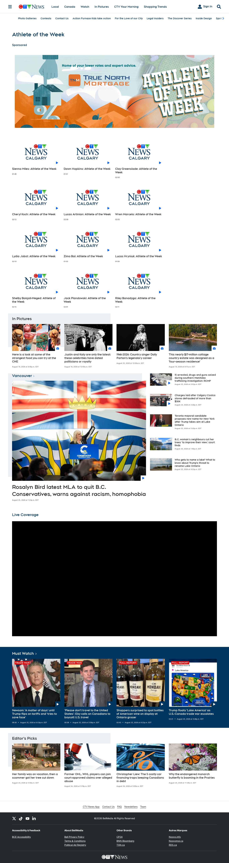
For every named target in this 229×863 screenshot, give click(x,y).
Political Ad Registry (75, 844)
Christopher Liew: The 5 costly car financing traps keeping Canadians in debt (140, 778)
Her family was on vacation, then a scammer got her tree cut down (35, 776)
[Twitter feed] (14, 818)
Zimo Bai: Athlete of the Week (83, 256)
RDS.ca (173, 844)
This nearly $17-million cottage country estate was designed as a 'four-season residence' (191, 358)
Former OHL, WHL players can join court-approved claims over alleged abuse (88, 778)
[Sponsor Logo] (114, 91)
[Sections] (10, 6)
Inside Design (204, 18)
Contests (46, 18)
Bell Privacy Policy (74, 836)
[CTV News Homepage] (31, 7)
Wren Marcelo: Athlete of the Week (138, 214)
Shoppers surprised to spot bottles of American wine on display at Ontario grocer (140, 714)
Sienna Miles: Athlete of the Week (34, 168)
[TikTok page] (21, 818)
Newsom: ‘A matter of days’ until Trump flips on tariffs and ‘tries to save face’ (34, 714)
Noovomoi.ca (176, 840)
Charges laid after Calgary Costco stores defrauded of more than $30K (195, 398)
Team (143, 806)
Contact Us (62, 18)
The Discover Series (180, 18)
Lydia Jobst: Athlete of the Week (33, 256)
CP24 (120, 836)
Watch (85, 6)
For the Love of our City (129, 18)
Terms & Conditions (74, 840)
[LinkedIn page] (34, 818)
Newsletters (130, 806)
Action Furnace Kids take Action (92, 18)
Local (55, 6)
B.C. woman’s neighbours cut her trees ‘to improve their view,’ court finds (195, 442)
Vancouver (22, 376)
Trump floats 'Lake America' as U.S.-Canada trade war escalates (191, 712)
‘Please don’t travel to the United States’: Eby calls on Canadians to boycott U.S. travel (87, 714)
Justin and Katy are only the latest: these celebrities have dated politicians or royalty (87, 358)
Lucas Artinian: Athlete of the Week (87, 214)
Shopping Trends (155, 6)
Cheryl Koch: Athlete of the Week (33, 214)
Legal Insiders (155, 18)
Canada (69, 6)
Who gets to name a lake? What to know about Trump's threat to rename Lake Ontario (195, 462)
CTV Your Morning (126, 6)
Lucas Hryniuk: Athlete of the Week (138, 256)
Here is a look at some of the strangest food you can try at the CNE (34, 358)
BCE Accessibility (21, 836)
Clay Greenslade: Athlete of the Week (136, 170)
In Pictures (102, 6)
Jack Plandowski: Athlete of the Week (85, 300)
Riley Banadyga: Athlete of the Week (135, 300)
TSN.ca (121, 844)
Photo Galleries (27, 18)
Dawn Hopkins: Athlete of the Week (87, 168)
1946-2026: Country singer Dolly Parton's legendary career (137, 356)
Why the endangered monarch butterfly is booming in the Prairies (192, 776)
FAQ (119, 806)
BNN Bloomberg (125, 840)
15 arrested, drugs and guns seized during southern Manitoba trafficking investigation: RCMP (195, 378)
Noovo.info (175, 836)
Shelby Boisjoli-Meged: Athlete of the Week (34, 300)
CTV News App (91, 806)
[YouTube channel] (27, 818)
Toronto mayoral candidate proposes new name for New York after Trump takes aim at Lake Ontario (195, 420)
